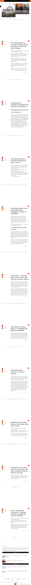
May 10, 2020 (4, 467)
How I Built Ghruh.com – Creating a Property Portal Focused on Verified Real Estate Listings (8, 13)
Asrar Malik (4, 41)
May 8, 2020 (4, 510)
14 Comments (4, 371)
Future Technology (18, 7)
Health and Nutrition (14, 325)
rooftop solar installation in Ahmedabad (18, 222)
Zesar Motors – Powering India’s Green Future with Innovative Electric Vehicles (19, 277)
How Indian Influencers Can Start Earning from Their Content (18, 160)
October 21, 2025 (5, 208)
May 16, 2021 (4, 370)
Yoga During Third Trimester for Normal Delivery (17, 371)
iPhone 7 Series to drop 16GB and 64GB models (20, 566)
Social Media (24, 5)
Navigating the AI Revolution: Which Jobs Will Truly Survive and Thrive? (19, 104)
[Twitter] (26, 1)
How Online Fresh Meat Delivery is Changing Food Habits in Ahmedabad (25, 11)
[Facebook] (25, 1)
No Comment (4, 44)
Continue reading (25, 72)
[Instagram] (27, 1)
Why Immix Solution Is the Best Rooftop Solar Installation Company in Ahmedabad (18, 11)
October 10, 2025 (5, 275)
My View (4, 10)
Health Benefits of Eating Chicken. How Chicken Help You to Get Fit (19, 424)
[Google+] (28, 1)
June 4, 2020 (4, 422)
